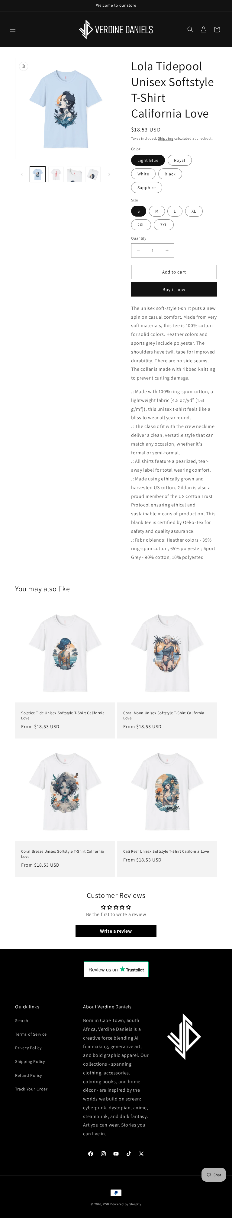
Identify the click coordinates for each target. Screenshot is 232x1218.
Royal (179, 160)
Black (170, 174)
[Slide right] (109, 174)
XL (194, 211)
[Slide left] (21, 174)
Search (21, 1020)
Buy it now (174, 289)
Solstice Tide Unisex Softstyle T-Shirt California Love (63, 716)
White (143, 174)
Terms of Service (31, 1034)
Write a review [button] (116, 931)
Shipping (165, 138)
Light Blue (148, 160)
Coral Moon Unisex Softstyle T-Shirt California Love (164, 716)
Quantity (138, 238)
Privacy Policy (28, 1047)
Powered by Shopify (125, 1204)
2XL (141, 224)
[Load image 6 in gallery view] (56, 174)
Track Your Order (31, 1089)
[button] (12, 29)
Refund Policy (28, 1075)
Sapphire (146, 187)
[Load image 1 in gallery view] (37, 174)
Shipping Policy (30, 1061)
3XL (163, 224)
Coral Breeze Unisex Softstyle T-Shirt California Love (62, 854)
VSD (106, 1204)
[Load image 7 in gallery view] (74, 174)
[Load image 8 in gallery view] (93, 174)
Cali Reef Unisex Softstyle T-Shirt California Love (166, 851)
